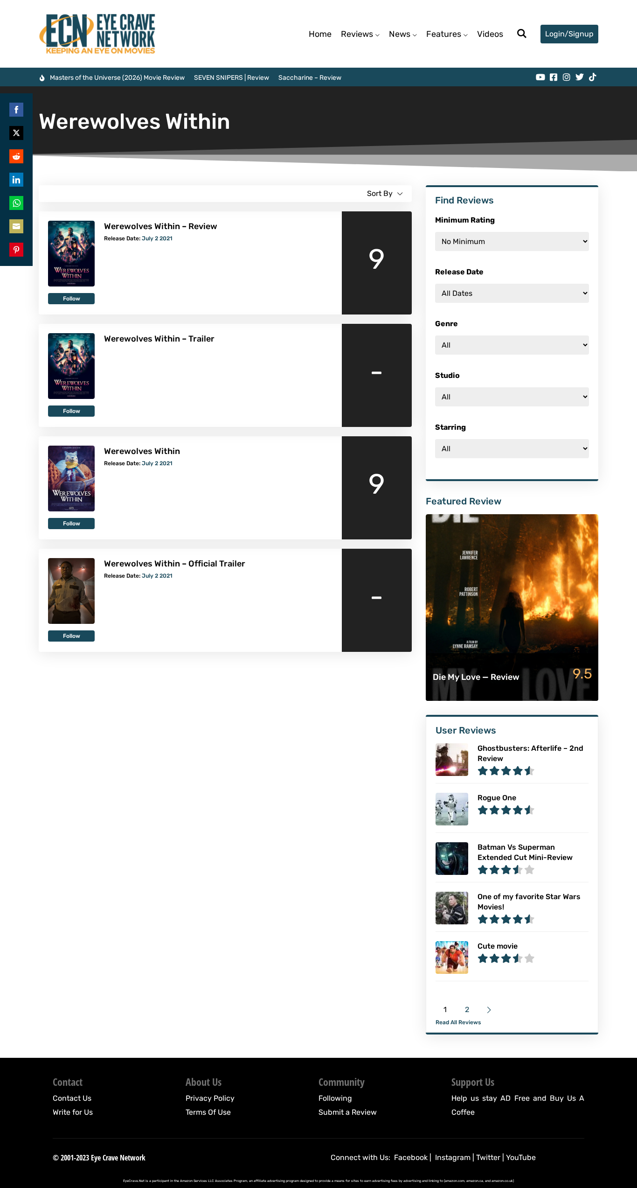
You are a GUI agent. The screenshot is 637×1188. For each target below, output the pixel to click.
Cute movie (498, 946)
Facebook (411, 1157)
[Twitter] (579, 77)
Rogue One (497, 797)
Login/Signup (569, 33)
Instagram (453, 1157)
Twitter (488, 1157)
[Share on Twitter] (16, 133)
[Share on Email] (16, 226)
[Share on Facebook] (16, 110)
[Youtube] (540, 77)
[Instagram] (566, 77)
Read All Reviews (458, 1022)
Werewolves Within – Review (160, 226)
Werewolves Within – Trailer (159, 339)
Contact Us (72, 1098)
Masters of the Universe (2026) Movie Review (117, 78)
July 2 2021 (157, 238)
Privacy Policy (210, 1098)
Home (320, 34)
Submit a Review (347, 1112)
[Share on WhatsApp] (16, 203)
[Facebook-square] (553, 77)
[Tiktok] (593, 77)
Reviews (357, 34)
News (399, 34)
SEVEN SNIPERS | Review (231, 78)
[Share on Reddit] (16, 156)
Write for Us (73, 1112)
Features (443, 34)
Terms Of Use (208, 1112)
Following (335, 1098)
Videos (490, 34)
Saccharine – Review (309, 78)
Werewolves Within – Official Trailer (174, 564)
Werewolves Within (142, 451)
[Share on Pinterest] (16, 250)
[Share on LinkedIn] (16, 180)
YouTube (521, 1157)
